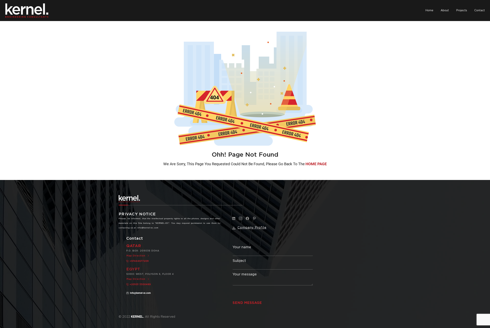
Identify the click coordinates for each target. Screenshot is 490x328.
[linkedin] (233, 218)
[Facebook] (247, 218)
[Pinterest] (254, 218)
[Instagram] (240, 218)
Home (429, 10)
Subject (239, 261)
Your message (245, 274)
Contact (479, 10)
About (445, 10)
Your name (242, 247)
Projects (461, 10)
